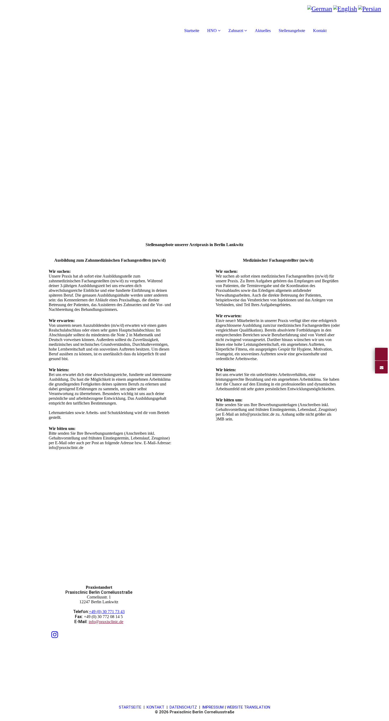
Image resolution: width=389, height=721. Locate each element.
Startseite (191, 30)
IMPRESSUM (213, 707)
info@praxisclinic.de (106, 621)
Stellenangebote (292, 30)
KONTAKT (155, 707)
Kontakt (320, 30)
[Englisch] (345, 8)
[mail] (381, 366)
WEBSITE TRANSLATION (248, 707)
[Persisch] (369, 8)
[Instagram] (54, 634)
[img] (61, 21)
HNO (212, 30)
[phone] (381, 354)
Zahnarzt (235, 30)
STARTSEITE (130, 707)
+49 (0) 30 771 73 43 (107, 611)
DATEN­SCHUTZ (183, 707)
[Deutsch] (319, 8)
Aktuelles (263, 30)
